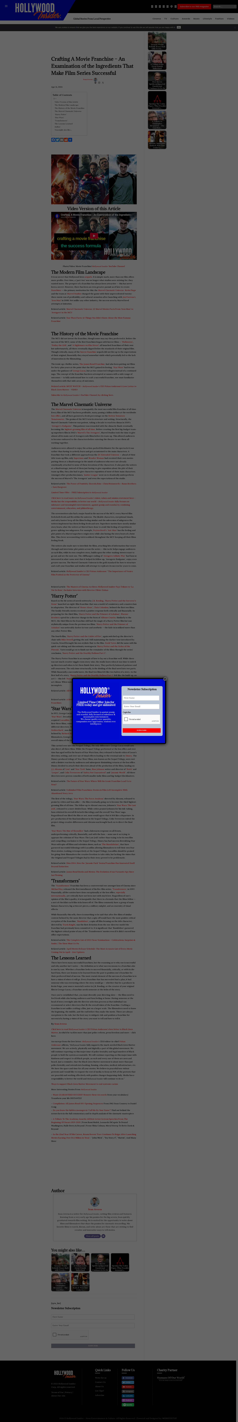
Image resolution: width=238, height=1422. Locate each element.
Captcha (127, 712)
